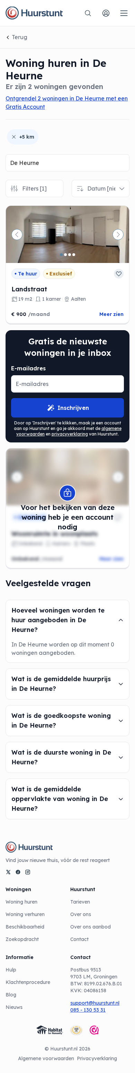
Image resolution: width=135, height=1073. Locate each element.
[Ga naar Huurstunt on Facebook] (18, 872)
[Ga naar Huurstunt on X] (8, 872)
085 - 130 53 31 (88, 1010)
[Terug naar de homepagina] (34, 13)
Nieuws (14, 1007)
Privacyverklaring (97, 1058)
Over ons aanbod (90, 927)
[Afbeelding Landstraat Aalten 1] (61, 254)
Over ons (80, 914)
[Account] (106, 13)
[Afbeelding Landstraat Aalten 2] (65, 254)
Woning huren (21, 902)
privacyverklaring (70, 434)
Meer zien (111, 314)
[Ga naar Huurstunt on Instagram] (27, 872)
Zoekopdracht (22, 939)
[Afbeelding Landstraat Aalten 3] (69, 254)
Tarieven (80, 902)
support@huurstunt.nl (94, 1003)
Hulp (11, 970)
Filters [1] (34, 188)
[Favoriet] (119, 274)
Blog (11, 995)
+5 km (26, 137)
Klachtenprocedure (28, 982)
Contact (79, 939)
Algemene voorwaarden (46, 1058)
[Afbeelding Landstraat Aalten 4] (73, 254)
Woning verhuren (25, 914)
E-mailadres (28, 368)
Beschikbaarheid (25, 927)
